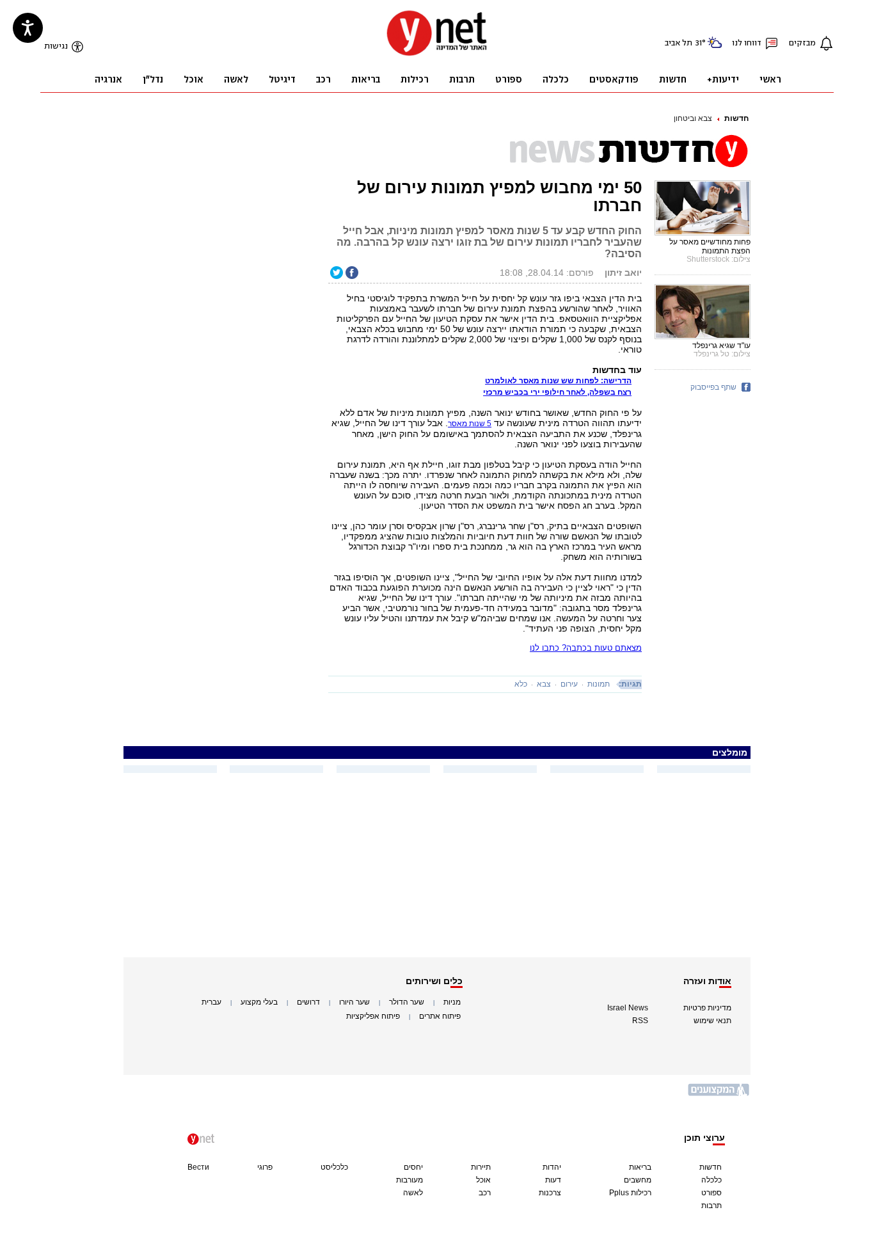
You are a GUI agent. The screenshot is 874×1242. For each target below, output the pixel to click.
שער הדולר (406, 1002)
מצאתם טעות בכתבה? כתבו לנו (586, 648)
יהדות (552, 1167)
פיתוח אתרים (440, 1016)
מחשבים (637, 1179)
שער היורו (354, 1002)
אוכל (483, 1179)
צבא (544, 684)
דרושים (308, 1002)
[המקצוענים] (719, 1094)
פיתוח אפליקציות (373, 1016)
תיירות (481, 1167)
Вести (198, 1167)
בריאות (640, 1167)
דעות (553, 1179)
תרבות (711, 1205)
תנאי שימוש (712, 1020)
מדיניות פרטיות (707, 1007)
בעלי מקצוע (259, 1002)
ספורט (711, 1192)
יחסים (413, 1167)
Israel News (627, 1007)
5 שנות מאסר (469, 423)
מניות (452, 1002)
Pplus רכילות (630, 1192)
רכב (485, 1192)
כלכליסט (334, 1167)
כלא (520, 684)
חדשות (736, 118)
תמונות (598, 684)
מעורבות (409, 1179)
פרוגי (265, 1167)
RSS (640, 1020)
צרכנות (550, 1192)
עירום (569, 684)
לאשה (413, 1192)
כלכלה (711, 1179)
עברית (211, 1002)
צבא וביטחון (693, 118)
